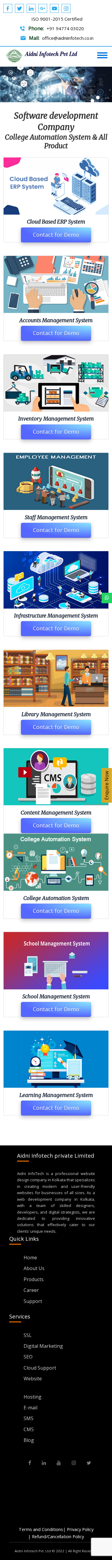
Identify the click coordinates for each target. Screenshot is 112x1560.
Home (30, 1257)
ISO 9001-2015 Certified (56, 19)
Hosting (33, 1397)
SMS (28, 1418)
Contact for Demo (56, 234)
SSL (28, 1335)
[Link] (107, 598)
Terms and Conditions (41, 1529)
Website (33, 1378)
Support (33, 1301)
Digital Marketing (43, 1346)
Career (31, 1290)
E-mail (30, 1407)
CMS (29, 1429)
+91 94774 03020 (65, 28)
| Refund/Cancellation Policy (56, 1536)
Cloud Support (40, 1368)
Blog (29, 1440)
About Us (34, 1268)
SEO (28, 1356)
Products (34, 1279)
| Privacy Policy (78, 1529)
